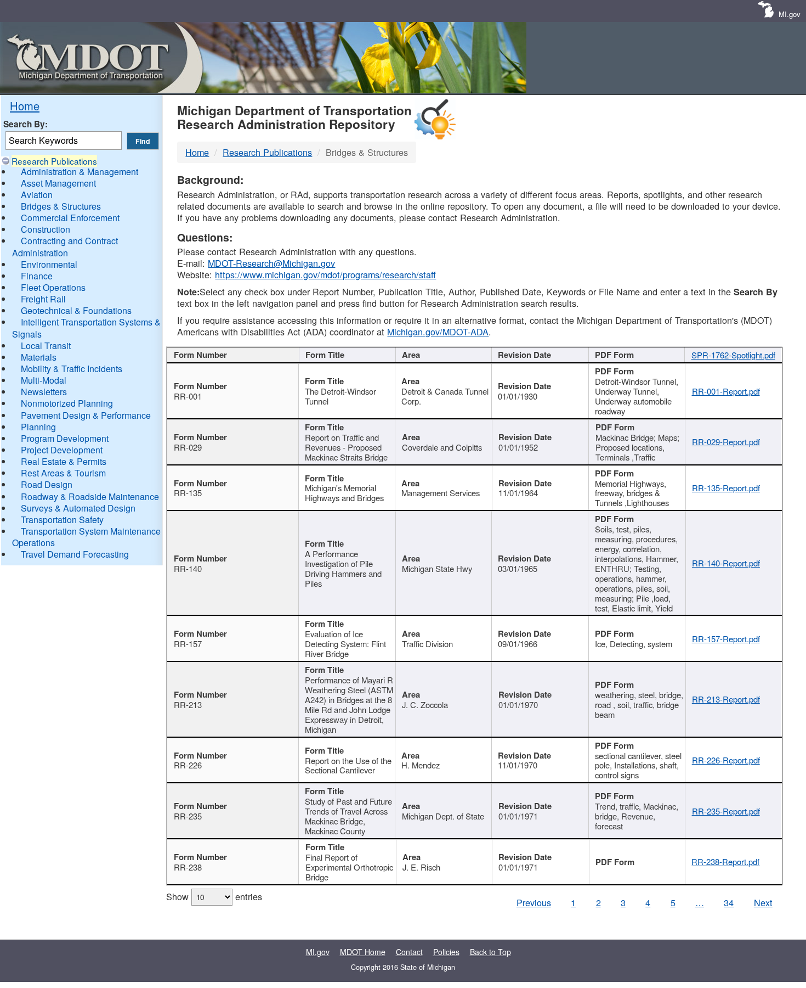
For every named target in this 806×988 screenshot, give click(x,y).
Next (763, 902)
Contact (409, 951)
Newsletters (44, 391)
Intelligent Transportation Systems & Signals (86, 328)
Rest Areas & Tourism (63, 473)
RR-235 (188, 816)
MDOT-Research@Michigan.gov (271, 263)
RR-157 (188, 643)
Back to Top (490, 951)
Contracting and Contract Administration (65, 246)
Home (24, 106)
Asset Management (58, 183)
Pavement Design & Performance (86, 415)
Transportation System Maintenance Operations (86, 537)
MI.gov (790, 14)
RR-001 (188, 396)
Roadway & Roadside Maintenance (90, 496)
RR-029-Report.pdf (726, 441)
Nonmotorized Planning (67, 403)
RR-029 (188, 447)
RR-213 (188, 704)
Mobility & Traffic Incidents (71, 368)
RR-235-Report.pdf (726, 811)
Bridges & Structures (61, 206)
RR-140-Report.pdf (726, 563)
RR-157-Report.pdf (726, 638)
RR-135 (188, 492)
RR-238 (188, 867)
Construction (45, 229)
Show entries (214, 896)
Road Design (46, 484)
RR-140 (188, 568)
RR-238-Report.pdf (725, 861)
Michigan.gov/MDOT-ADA (438, 331)
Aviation (37, 194)
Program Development (65, 438)
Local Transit (46, 345)
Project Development (62, 450)
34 (729, 902)
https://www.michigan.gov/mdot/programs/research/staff (325, 274)
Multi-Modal (43, 380)
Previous (533, 902)
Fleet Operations (53, 287)
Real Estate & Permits (63, 461)
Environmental (49, 264)
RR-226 (188, 765)
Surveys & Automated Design (78, 508)
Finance (37, 276)
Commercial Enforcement (70, 217)
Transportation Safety (62, 519)
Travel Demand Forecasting (75, 554)
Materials (38, 357)
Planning (38, 426)
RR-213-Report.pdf (726, 699)
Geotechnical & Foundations (76, 310)
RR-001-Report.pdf (726, 391)
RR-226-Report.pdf (726, 760)
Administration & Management (79, 171)
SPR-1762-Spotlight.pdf (733, 355)
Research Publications (54, 161)
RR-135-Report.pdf (726, 487)
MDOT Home (362, 951)
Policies (446, 951)
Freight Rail (43, 299)
